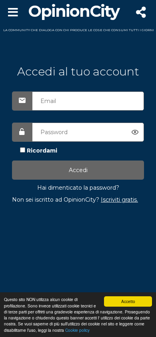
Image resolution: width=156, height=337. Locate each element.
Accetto (128, 301)
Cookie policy (77, 330)
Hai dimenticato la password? (78, 187)
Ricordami (42, 150)
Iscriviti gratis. (119, 199)
